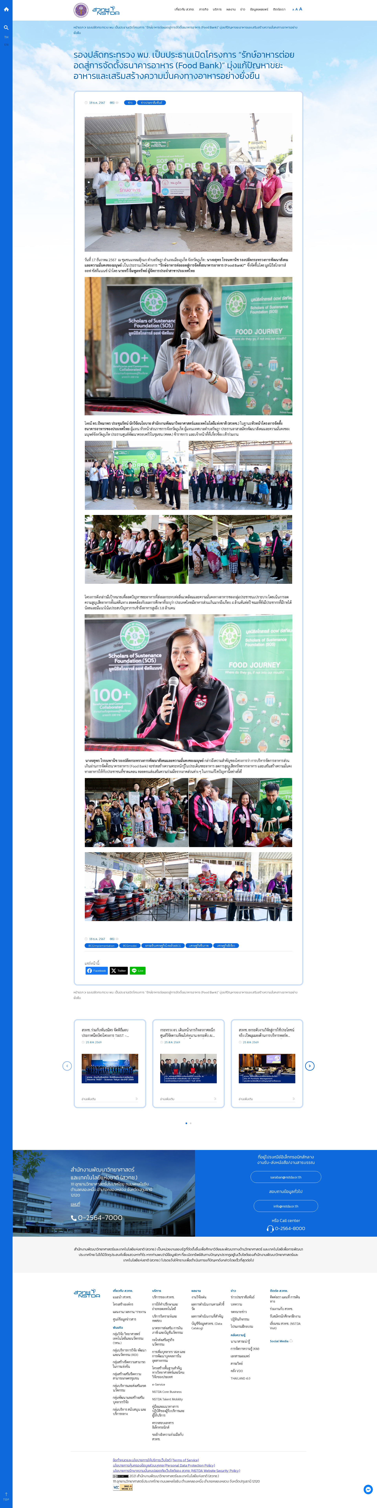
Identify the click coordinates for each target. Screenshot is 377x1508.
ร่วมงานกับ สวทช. (281, 1309)
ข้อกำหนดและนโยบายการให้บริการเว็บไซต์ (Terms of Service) (156, 1460)
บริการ (156, 1290)
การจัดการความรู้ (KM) (245, 1349)
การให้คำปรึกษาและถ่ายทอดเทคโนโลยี (165, 1306)
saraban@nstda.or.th (285, 1177)
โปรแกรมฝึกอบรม (242, 1326)
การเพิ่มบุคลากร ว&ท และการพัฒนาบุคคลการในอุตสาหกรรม (168, 1356)
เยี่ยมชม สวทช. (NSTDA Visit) (285, 1325)
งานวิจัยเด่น (198, 1297)
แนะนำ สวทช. (122, 1297)
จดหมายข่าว (239, 1312)
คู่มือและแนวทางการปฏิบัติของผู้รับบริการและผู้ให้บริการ (168, 1410)
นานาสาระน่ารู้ (240, 1341)
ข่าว (233, 1290)
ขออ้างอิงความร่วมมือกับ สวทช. (167, 1436)
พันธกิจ (118, 1327)
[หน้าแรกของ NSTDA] (87, 1292)
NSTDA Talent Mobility (167, 1399)
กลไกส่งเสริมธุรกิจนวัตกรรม (163, 1342)
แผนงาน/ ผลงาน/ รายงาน (129, 1312)
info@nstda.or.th (286, 1206)
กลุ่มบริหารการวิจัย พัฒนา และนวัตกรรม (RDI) (129, 1352)
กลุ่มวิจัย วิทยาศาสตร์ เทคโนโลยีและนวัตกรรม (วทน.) (128, 1338)
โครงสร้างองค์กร (123, 1304)
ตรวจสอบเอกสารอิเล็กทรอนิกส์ (163, 1425)
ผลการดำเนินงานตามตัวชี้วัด (207, 1306)
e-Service (158, 1384)
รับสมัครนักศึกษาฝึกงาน (285, 1316)
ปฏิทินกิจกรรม (240, 1319)
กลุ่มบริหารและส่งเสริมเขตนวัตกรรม (129, 1388)
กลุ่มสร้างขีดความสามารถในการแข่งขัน (129, 1364)
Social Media (279, 1341)
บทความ (236, 1304)
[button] (310, 1066)
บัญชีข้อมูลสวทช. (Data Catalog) (206, 1325)
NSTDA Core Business (167, 1392)
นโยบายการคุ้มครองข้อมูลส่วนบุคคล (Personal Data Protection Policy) (164, 1465)
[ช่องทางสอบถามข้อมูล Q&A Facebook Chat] (368, 1489)
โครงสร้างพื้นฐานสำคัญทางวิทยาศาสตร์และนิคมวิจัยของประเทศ (168, 1372)
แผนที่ (75, 1204)
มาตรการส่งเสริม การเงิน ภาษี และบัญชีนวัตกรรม (167, 1330)
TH (6, 37)
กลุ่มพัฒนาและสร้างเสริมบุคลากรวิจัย (128, 1399)
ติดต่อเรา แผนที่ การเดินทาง (285, 1299)
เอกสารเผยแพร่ (240, 1356)
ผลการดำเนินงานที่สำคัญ (207, 1316)
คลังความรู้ (238, 1335)
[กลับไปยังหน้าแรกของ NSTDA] (6, 9)
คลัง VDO (237, 1371)
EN (6, 44)
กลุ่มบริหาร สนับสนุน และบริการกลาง (129, 1411)
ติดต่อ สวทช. (279, 1290)
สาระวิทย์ (237, 1363)
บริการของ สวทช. (163, 1297)
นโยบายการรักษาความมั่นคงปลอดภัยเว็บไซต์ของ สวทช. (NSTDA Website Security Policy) (176, 1470)
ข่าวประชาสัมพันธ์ (242, 1297)
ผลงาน (196, 1290)
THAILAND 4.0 (240, 1378)
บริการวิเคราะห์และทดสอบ (164, 1318)
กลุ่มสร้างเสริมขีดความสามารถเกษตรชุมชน (127, 1376)
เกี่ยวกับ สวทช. (123, 1290)
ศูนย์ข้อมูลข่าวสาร (124, 1319)
